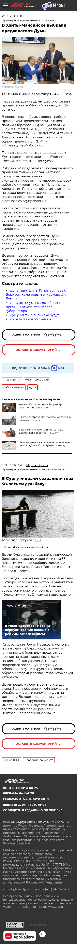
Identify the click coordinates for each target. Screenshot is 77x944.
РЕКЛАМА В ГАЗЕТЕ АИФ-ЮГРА (26, 799)
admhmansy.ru (12, 87)
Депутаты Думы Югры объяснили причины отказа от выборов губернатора (36, 307)
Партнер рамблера (37, 924)
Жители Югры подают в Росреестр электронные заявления (40, 406)
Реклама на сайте (18, 793)
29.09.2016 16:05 (12, 16)
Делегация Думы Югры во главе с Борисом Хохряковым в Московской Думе (36, 295)
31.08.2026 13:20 (12, 465)
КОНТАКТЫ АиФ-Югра (20, 788)
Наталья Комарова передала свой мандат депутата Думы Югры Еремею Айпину (44, 444)
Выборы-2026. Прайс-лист (24, 804)
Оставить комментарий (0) (39, 350)
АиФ (38, 540)
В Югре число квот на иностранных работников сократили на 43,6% (41, 431)
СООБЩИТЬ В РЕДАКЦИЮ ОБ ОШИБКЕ (32, 810)
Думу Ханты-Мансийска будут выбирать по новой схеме (32, 317)
